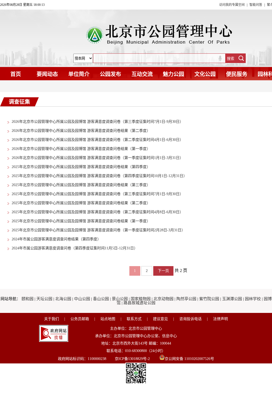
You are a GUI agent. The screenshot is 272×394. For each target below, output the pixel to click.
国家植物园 (141, 299)
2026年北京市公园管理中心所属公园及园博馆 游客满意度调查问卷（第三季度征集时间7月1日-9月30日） (97, 122)
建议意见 (160, 319)
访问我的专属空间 (232, 5)
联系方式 (134, 319)
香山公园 (101, 299)
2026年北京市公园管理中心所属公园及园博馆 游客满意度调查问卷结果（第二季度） (81, 131)
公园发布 (110, 74)
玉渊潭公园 (232, 299)
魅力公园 (173, 74)
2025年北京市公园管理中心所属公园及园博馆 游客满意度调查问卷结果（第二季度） (81, 203)
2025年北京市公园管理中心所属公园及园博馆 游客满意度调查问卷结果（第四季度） (81, 167)
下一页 (163, 271)
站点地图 (107, 319)
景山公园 (120, 299)
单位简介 (79, 74)
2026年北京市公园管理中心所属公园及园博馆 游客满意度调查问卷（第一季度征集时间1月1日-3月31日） (97, 158)
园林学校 (253, 299)
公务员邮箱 (79, 319)
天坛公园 (44, 299)
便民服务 (236, 74)
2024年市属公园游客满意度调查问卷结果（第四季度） (56, 239)
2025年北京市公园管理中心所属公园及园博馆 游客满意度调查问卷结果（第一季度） (81, 221)
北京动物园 (163, 299)
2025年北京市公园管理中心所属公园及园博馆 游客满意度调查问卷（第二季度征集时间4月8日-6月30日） (97, 212)
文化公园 (205, 74)
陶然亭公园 (186, 299)
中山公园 (82, 299)
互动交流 (142, 74)
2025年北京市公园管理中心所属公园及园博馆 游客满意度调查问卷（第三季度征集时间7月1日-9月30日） (97, 194)
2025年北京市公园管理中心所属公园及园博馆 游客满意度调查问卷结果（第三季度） (81, 185)
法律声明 (220, 319)
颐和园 (27, 299)
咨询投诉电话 (190, 319)
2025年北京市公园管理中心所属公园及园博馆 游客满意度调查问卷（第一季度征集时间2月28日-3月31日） (98, 230)
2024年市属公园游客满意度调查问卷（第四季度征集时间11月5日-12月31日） (75, 248)
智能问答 (255, 5)
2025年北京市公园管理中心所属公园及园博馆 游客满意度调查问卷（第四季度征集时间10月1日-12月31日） (99, 176)
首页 (15, 74)
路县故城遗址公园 (139, 303)
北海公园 (63, 299)
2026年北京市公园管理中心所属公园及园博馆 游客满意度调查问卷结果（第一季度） (81, 149)
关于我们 (51, 319)
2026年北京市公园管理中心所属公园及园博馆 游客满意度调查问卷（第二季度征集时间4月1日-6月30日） (97, 140)
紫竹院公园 (209, 299)
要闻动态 (47, 74)
